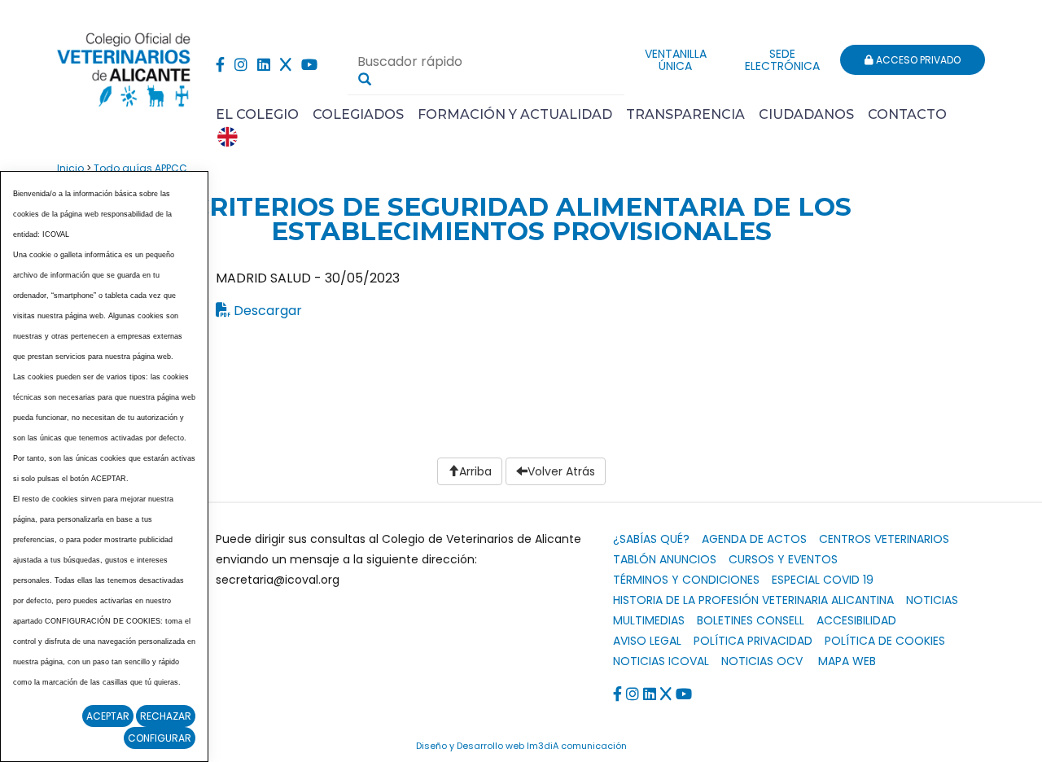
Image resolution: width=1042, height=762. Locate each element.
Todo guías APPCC (140, 168)
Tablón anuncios (664, 559)
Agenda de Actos (754, 539)
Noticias (932, 600)
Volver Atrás (561, 471)
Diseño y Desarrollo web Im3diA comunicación (521, 745)
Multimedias (649, 620)
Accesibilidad (856, 620)
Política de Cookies (885, 641)
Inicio (70, 168)
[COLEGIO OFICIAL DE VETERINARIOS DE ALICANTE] (124, 65)
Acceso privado (917, 60)
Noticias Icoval (661, 661)
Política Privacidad (753, 641)
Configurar (159, 738)
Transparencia (685, 114)
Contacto (907, 114)
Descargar (268, 310)
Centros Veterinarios (884, 539)
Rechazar (165, 716)
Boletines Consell (750, 620)
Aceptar (107, 716)
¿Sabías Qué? (651, 539)
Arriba (475, 471)
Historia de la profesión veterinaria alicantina (753, 600)
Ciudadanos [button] (806, 114)
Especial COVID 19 (822, 580)
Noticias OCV (762, 661)
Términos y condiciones (686, 580)
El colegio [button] (257, 114)
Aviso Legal (647, 641)
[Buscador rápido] (364, 79)
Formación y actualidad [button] (515, 114)
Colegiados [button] (358, 114)
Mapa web (847, 661)
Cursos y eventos (783, 559)
